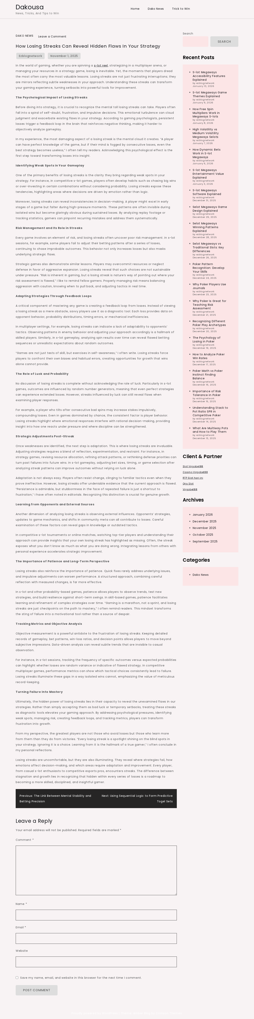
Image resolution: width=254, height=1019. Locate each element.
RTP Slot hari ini (193, 477)
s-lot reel (101, 65)
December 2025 (205, 521)
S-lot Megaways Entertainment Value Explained (208, 173)
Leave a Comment (52, 36)
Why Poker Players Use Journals (209, 286)
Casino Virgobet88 (195, 472)
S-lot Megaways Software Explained (207, 192)
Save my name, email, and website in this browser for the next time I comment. (81, 977)
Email (21, 927)
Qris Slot (188, 483)
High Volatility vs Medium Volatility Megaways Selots (206, 133)
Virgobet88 (190, 489)
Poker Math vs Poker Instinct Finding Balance (208, 374)
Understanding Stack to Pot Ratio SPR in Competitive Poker (210, 411)
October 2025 (203, 535)
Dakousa (30, 7)
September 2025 (205, 541)
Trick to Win (181, 9)
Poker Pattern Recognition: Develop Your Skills (209, 267)
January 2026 (203, 514)
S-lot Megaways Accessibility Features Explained (209, 76)
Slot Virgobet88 (193, 466)
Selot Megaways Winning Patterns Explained (205, 227)
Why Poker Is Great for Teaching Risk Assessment (209, 304)
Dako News (156, 9)
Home (135, 9)
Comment (25, 840)
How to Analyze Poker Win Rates (209, 356)
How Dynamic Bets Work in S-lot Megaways (207, 153)
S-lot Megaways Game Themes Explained (210, 94)
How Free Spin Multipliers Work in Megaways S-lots (206, 112)
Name (21, 904)
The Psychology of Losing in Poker (207, 339)
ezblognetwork (30, 56)
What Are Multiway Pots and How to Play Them (210, 430)
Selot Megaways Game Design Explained (210, 208)
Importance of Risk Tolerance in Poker (207, 393)
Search (188, 34)
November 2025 (204, 528)
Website (22, 951)
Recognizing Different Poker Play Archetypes (209, 323)
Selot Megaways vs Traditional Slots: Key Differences (208, 247)
